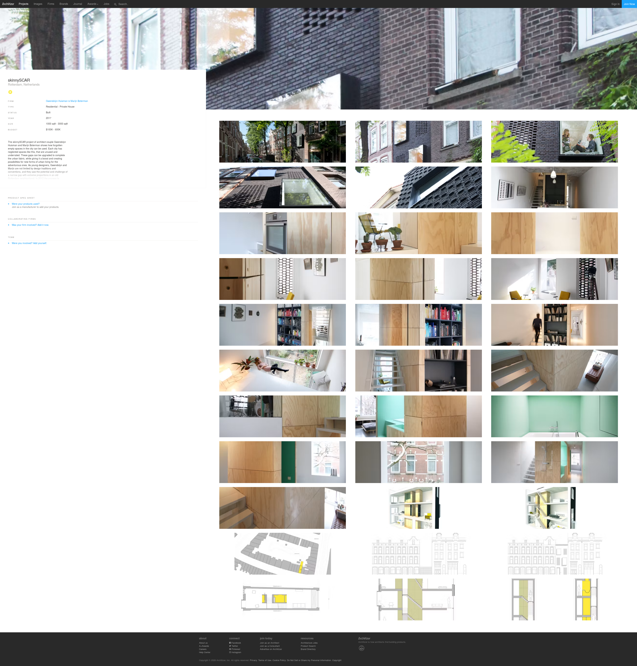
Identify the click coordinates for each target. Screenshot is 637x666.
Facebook (236, 642)
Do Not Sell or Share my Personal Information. (309, 660)
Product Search (308, 645)
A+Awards (204, 645)
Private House (67, 106)
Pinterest (235, 649)
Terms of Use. (265, 660)
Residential (52, 106)
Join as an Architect (269, 642)
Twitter (234, 645)
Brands (64, 4)
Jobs (106, 4)
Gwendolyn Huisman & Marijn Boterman (67, 101)
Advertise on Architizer (271, 649)
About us (203, 642)
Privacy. (254, 660)
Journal (77, 4)
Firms (51, 4)
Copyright (336, 660)
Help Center (204, 652)
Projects (23, 4)
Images (38, 4)
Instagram (236, 652)
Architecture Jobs (309, 642)
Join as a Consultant (270, 645)
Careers (203, 649)
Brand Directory (308, 649)
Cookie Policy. (279, 660)
